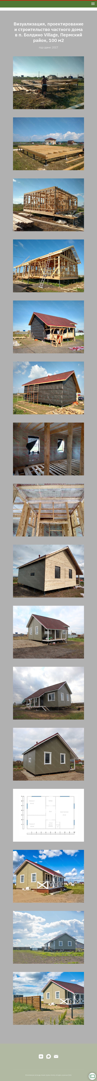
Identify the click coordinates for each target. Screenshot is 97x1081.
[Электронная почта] (56, 1056)
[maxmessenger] (48, 1056)
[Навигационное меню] (93, 4)
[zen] (41, 1056)
